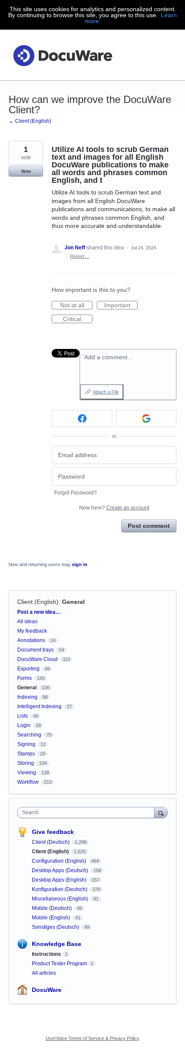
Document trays (35, 650)
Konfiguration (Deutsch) (60, 889)
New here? (114, 508)
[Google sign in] (146, 418)
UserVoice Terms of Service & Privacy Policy (92, 1038)
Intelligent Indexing (39, 706)
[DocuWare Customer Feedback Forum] (62, 55)
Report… (79, 256)
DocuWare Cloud (37, 659)
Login (24, 725)
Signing (26, 744)
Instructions (46, 954)
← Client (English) (30, 121)
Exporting (28, 669)
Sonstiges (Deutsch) (56, 927)
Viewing (26, 773)
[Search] (161, 812)
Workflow (28, 782)
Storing (25, 763)
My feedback (32, 631)
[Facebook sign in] (82, 418)
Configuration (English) (59, 861)
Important (121, 305)
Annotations (31, 640)
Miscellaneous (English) (60, 899)
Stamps (26, 754)
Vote (26, 171)
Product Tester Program (59, 964)
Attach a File (106, 391)
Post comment (149, 525)
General (73, 601)
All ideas (27, 621)
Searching (29, 735)
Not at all (76, 305)
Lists (22, 716)
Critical (77, 319)
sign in (79, 564)
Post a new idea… (39, 612)
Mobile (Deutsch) (52, 908)
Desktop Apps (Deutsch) (60, 870)
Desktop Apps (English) (60, 880)
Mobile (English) (51, 918)
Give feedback (53, 831)
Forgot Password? (75, 493)
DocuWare (47, 989)
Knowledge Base (56, 943)
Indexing (27, 697)
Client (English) (38, 601)
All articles (44, 973)
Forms (24, 678)
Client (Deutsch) (51, 842)
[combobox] (88, 812)
